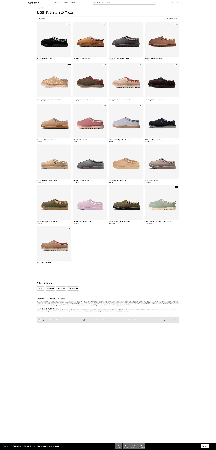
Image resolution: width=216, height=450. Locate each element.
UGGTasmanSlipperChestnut (81, 58)
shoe (44, 309)
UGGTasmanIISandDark (44, 262)
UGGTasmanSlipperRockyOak (153, 58)
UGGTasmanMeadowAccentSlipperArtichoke (158, 221)
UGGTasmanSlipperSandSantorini (47, 139)
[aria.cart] (182, 2)
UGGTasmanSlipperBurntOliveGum (47, 221)
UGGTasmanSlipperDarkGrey (81, 180)
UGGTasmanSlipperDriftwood (117, 180)
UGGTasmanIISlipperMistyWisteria (119, 139)
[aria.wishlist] (177, 2)
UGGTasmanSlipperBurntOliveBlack (119, 221)
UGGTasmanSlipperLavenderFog (82, 221)
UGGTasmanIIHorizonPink (81, 139)
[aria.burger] (186, 2)
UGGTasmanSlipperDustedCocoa (154, 99)
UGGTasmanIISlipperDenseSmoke (83, 99)
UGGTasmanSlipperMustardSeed (47, 180)
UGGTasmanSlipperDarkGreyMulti (119, 58)
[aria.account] (172, 2)
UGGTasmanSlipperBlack (44, 58)
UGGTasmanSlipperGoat (152, 180)
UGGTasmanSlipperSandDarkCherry (120, 99)
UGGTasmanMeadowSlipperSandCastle (49, 99)
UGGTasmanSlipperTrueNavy (153, 139)
